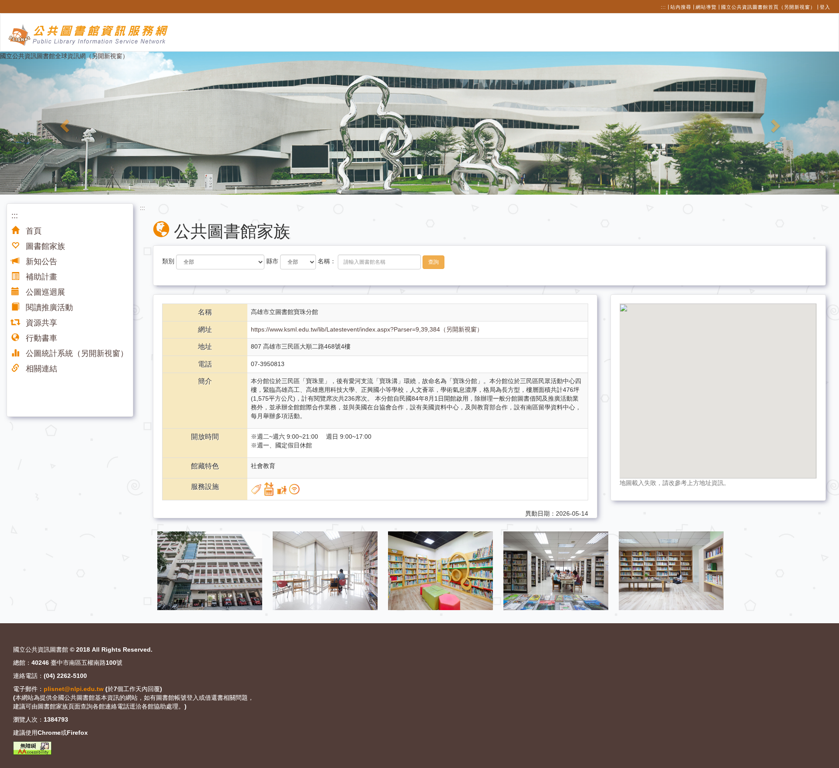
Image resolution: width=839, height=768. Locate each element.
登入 (825, 7)
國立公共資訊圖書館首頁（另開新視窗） (768, 7)
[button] (63, 123)
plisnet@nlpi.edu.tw (74, 688)
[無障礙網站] (32, 748)
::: (663, 7)
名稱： (327, 261)
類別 (168, 261)
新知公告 (40, 261)
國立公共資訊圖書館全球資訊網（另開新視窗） (64, 55)
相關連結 (40, 368)
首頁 (33, 231)
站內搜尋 (680, 7)
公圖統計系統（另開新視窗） (76, 353)
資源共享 (40, 322)
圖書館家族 (44, 246)
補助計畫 (40, 276)
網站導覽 (706, 7)
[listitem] (210, 570)
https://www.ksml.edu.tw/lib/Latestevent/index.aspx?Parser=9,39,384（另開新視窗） (367, 329)
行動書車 (40, 338)
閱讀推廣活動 (48, 307)
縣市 (272, 261)
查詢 (433, 262)
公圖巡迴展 (44, 292)
